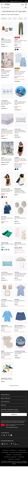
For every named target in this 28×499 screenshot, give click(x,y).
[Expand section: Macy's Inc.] (14, 405)
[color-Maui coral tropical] (4, 197)
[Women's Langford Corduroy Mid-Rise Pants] (21, 29)
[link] (7, 42)
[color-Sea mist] (17, 169)
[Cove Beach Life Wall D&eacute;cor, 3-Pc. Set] (7, 290)
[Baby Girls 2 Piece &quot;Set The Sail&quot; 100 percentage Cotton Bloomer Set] (7, 342)
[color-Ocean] (6, 249)
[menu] (2, 4)
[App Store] (5, 443)
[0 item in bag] (26, 4)
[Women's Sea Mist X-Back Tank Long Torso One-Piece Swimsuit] (21, 148)
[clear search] (25, 7)
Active (20, 11)
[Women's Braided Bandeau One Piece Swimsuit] (7, 179)
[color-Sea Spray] (15, 49)
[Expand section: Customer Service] (14, 394)
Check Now (16, 427)
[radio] (16, 49)
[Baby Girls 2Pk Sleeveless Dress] (21, 233)
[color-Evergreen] (2, 249)
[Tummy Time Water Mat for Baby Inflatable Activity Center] (21, 91)
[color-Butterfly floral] (17, 252)
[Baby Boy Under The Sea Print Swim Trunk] (21, 316)
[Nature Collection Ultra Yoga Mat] (7, 233)
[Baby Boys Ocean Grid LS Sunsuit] (7, 316)
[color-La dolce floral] (6, 197)
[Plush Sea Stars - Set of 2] (7, 369)
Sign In (22, 4)
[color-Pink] (15, 252)
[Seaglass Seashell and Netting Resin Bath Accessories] (7, 60)
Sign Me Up (14, 414)
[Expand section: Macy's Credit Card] (14, 398)
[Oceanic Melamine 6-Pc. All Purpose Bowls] (21, 342)
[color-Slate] (17, 49)
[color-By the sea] (20, 252)
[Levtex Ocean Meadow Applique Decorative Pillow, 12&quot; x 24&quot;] (21, 119)
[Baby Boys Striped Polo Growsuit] (21, 290)
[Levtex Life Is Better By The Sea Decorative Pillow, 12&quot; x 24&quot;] (7, 263)
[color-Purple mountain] (4, 249)
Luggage (24, 11)
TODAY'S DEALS (4, 1)
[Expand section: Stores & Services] (14, 401)
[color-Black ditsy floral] (2, 197)
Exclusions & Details (9, 427)
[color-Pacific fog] (8, 249)
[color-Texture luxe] (15, 169)
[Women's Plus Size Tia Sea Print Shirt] (7, 207)
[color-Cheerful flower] (22, 252)
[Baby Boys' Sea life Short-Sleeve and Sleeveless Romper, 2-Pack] (21, 60)
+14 (23, 252)
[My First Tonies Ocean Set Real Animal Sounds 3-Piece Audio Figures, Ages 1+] (7, 29)
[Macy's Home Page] (6, 4)
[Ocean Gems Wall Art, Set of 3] (21, 207)
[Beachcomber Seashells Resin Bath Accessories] (7, 148)
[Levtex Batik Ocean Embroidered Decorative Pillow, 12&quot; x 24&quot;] (7, 91)
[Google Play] (14, 443)
